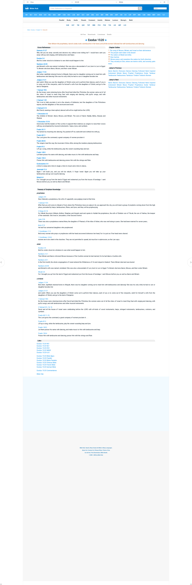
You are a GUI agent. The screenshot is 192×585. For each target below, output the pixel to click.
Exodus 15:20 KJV (43, 352)
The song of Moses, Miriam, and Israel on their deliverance (130, 50)
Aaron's (115, 71)
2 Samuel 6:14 (42, 108)
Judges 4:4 (42, 197)
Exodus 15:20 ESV (43, 348)
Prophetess (139, 73)
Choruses (122, 71)
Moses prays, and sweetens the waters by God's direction (130, 59)
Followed (141, 71)
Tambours (129, 75)
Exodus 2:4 (40, 58)
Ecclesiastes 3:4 (42, 164)
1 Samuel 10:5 (43, 203)
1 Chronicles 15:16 (43, 122)
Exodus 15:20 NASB (44, 350)
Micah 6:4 (40, 177)
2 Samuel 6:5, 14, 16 (45, 307)
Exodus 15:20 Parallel (44, 358)
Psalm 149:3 (41, 152)
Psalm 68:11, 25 (44, 315)
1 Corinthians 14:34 (45, 237)
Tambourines (121, 75)
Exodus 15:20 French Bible (46, 365)
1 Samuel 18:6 (42, 90)
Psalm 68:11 (41, 135)
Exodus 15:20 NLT (43, 346)
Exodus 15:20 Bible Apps (45, 356)
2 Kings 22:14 (43, 211)
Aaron (110, 71)
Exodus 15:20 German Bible (46, 367)
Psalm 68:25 (41, 141)
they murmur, (114, 57)
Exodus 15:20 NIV (43, 344)
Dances (128, 71)
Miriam (119, 73)
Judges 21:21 (41, 80)
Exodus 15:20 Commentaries (47, 370)
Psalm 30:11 (41, 129)
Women (148, 75)
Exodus (33, 30)
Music (125, 73)
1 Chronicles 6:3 (42, 114)
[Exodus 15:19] (2, 267)
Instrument (112, 73)
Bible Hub (40, 374)
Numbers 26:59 (42, 64)
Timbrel (136, 75)
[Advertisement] (96, 391)
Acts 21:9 (41, 225)
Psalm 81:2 (41, 147)
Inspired (152, 71)
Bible (28, 30)
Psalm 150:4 (41, 158)
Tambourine (112, 75)
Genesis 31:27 (42, 50)
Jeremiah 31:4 (42, 169)
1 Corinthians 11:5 (44, 231)
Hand (147, 71)
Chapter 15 (39, 30)
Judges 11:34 (41, 72)
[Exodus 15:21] (189, 267)
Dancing (134, 71)
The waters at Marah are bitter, (121, 55)
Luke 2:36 (41, 219)
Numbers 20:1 (43, 260)
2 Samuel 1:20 (42, 100)
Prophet (131, 73)
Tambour (152, 73)
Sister (146, 73)
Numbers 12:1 (43, 254)
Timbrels (142, 75)
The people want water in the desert (123, 53)
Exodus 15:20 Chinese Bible (46, 363)
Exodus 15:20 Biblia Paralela (47, 360)
